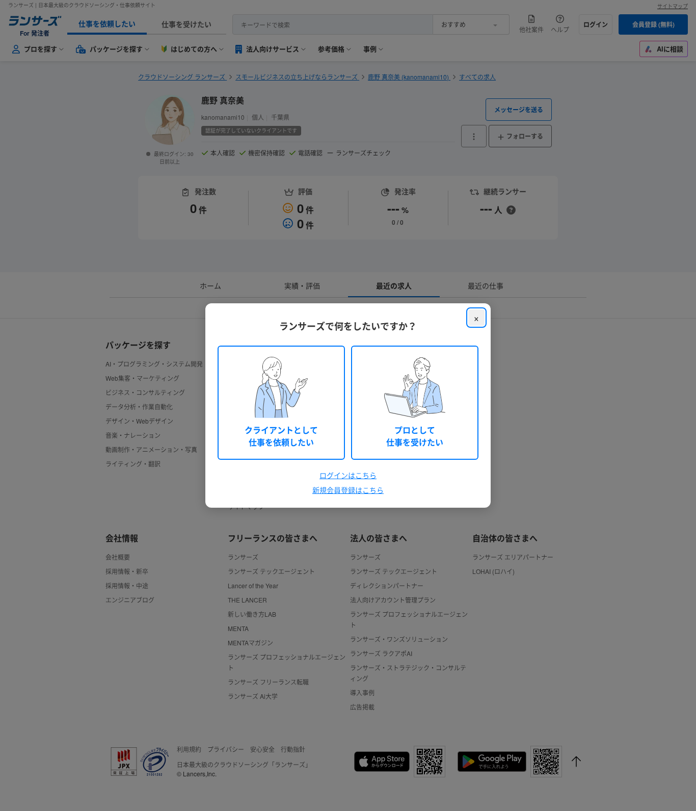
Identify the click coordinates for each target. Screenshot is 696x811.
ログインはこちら (348, 475)
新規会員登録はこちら (348, 490)
